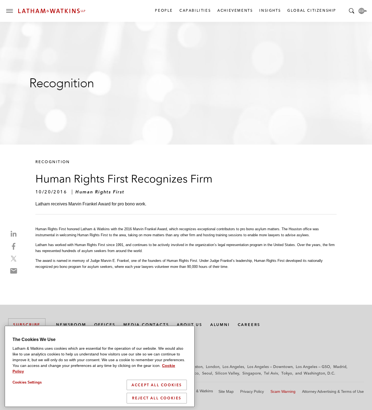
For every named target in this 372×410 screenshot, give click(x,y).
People (163, 10)
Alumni (220, 324)
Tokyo (286, 373)
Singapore (251, 373)
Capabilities (194, 10)
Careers (249, 324)
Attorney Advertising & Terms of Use (333, 391)
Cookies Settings (27, 382)
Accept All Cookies (157, 385)
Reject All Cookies (156, 398)
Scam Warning (282, 391)
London (212, 366)
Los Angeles (233, 366)
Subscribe (27, 324)
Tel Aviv (271, 373)
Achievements (234, 10)
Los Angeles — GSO (313, 366)
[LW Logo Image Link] (52, 11)
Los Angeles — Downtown (270, 366)
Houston (195, 366)
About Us (189, 324)
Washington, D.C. (319, 373)
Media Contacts (146, 324)
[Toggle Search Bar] (351, 10)
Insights (269, 10)
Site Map (226, 391)
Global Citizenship (311, 10)
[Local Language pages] (362, 10)
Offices (105, 324)
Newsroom (71, 324)
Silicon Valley (227, 373)
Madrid (339, 366)
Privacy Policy (252, 391)
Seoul (207, 373)
